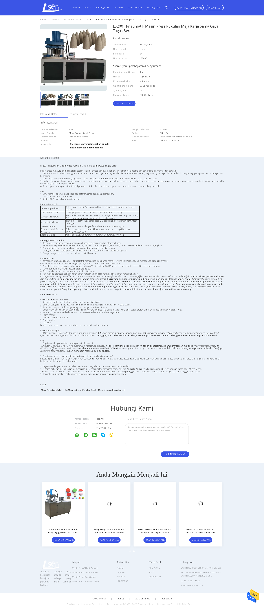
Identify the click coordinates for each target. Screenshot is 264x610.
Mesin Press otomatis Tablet (85, 581)
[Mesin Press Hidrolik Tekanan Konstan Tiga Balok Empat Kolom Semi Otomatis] (200, 503)
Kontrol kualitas (135, 7)
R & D (151, 572)
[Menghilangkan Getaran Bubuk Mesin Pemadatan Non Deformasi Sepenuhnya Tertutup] (109, 503)
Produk (87, 7)
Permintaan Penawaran (189, 7)
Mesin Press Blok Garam (83, 577)
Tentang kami (102, 7)
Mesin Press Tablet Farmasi (85, 568)
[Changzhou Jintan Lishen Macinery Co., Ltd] (79, 435)
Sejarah (120, 568)
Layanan (121, 572)
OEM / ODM (154, 568)
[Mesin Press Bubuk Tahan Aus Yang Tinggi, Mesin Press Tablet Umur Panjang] (63, 503)
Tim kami (121, 576)
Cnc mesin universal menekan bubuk (80, 390)
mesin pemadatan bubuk (51, 390)
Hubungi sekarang (124, 103)
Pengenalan (122, 580)
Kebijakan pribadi (142, 599)
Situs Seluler (166, 599)
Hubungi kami (153, 7)
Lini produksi (155, 576)
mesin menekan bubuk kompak (111, 390)
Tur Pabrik (118, 7)
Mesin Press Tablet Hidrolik (85, 572)
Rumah (76, 7)
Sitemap (120, 599)
